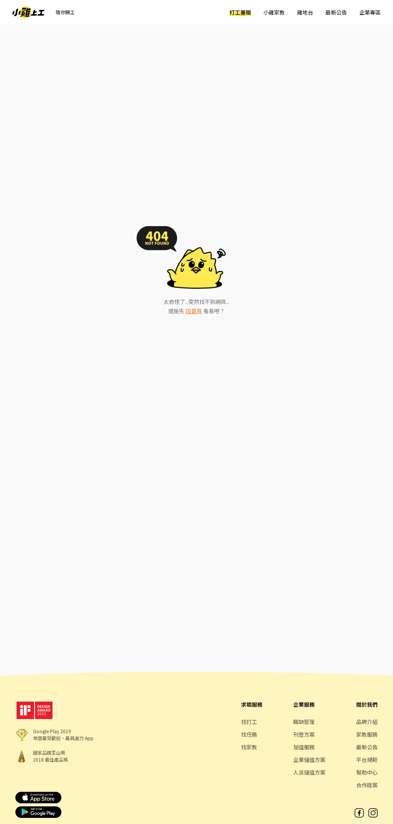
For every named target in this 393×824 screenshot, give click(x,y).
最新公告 (336, 12)
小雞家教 (274, 12)
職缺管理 (304, 722)
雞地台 (305, 12)
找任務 (249, 734)
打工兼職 (240, 12)
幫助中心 (367, 772)
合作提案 (367, 785)
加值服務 (304, 747)
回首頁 (194, 311)
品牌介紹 (367, 722)
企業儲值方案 (309, 759)
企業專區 (370, 12)
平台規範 (367, 759)
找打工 (249, 722)
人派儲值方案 (309, 772)
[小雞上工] (28, 12)
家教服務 (367, 734)
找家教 (249, 747)
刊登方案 (304, 734)
